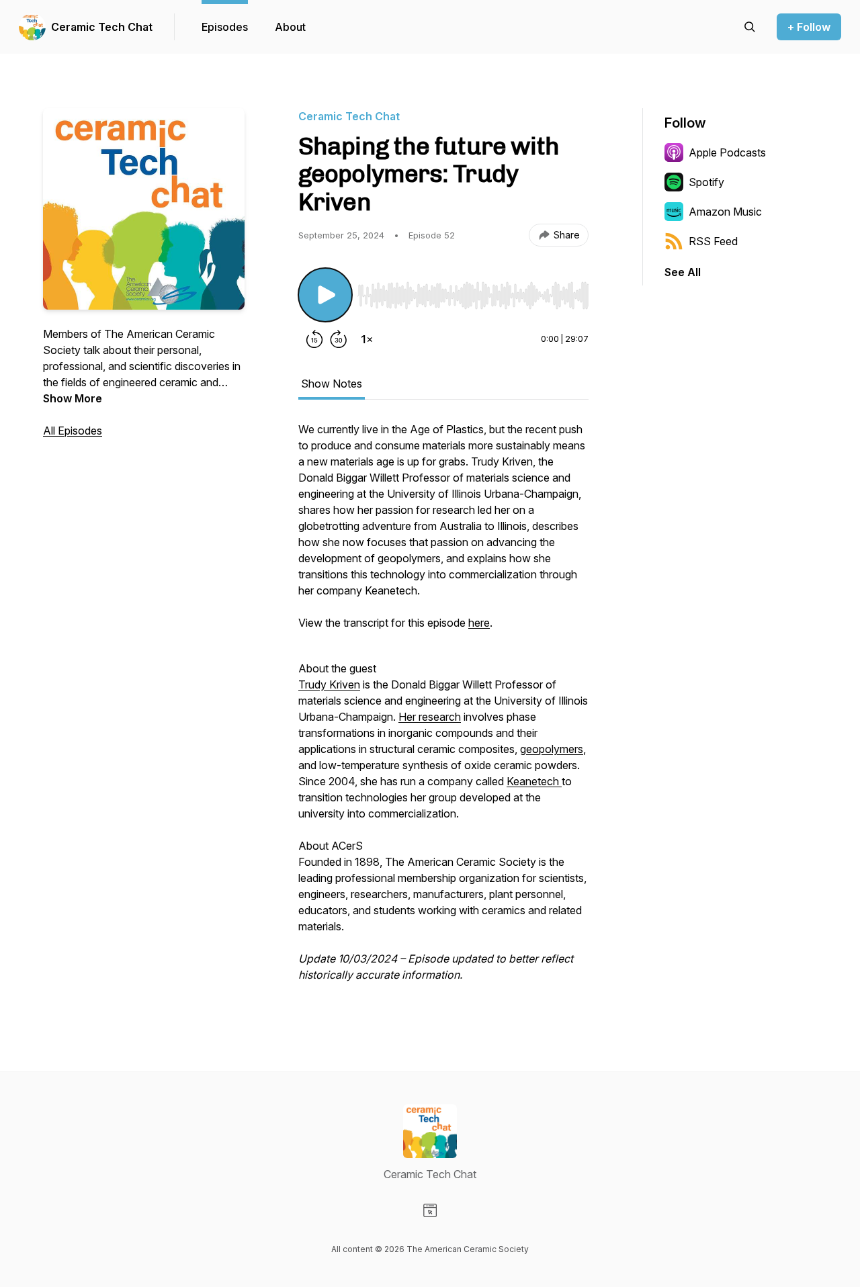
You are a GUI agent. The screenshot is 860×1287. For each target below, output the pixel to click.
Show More (72, 398)
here (479, 622)
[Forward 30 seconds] (338, 339)
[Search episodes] (749, 27)
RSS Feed (713, 241)
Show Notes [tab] (331, 383)
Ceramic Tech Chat (102, 27)
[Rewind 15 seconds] (314, 339)
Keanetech (534, 781)
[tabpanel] (443, 708)
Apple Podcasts (727, 152)
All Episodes (72, 430)
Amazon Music (725, 211)
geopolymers (551, 749)
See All (682, 272)
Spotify (706, 182)
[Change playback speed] (366, 339)
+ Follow (808, 27)
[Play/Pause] (325, 295)
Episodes (225, 27)
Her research (429, 716)
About (290, 27)
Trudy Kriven (329, 684)
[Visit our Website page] (430, 1210)
